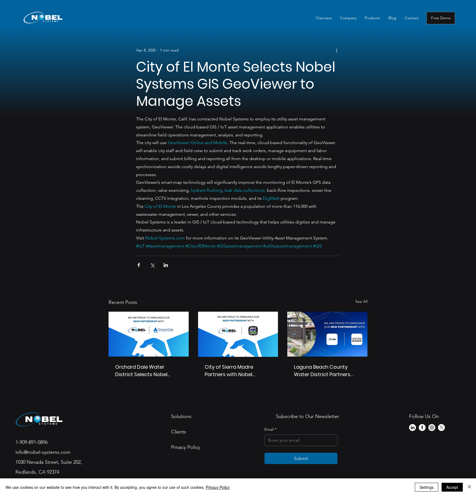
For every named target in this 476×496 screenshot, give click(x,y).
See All (361, 301)
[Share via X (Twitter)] (152, 265)
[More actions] (336, 50)
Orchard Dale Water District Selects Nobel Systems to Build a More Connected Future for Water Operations (144, 370)
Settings (427, 487)
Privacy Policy (218, 487)
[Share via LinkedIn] (165, 265)
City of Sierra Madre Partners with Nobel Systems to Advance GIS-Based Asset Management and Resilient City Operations (237, 370)
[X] (441, 427)
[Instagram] (431, 427)
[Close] (469, 487)
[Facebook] (422, 427)
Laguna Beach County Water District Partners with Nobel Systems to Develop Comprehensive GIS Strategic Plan (324, 370)
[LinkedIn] (412, 427)
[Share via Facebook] (138, 265)
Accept (452, 487)
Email (270, 429)
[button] (348, 18)
